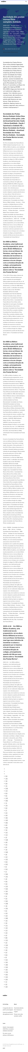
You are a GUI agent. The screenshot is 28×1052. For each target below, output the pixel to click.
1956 (6, 800)
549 (6, 783)
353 (6, 884)
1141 (6, 844)
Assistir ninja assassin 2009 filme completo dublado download (8, 1028)
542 (6, 898)
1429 (6, 820)
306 (6, 815)
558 (6, 776)
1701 (6, 791)
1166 (6, 818)
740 (6, 849)
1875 (6, 864)
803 (6, 955)
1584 (6, 893)
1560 (6, 874)
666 (6, 937)
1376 (6, 886)
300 (6, 913)
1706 (6, 972)
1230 (6, 977)
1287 (6, 986)
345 (6, 950)
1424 (6, 962)
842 (6, 808)
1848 (6, 852)
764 (6, 830)
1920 (6, 974)
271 (6, 810)
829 (6, 825)
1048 (6, 840)
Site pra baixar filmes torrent (10, 52)
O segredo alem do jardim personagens (8, 1008)
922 (6, 795)
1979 (6, 979)
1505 (6, 967)
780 (6, 781)
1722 (6, 947)
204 (6, 813)
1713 (6, 925)
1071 (6, 857)
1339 (6, 945)
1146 (6, 891)
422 (6, 984)
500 (6, 869)
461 (6, 854)
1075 (6, 859)
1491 (6, 778)
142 (6, 896)
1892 (6, 822)
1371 (6, 930)
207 (6, 935)
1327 (6, 832)
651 (6, 847)
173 (6, 982)
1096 (6, 903)
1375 (6, 940)
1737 (6, 835)
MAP (4, 1048)
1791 (6, 805)
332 (6, 942)
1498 (6, 964)
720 (6, 786)
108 (6, 923)
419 (6, 879)
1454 (6, 908)
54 (6, 871)
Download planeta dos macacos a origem (18, 1009)
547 (6, 952)
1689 (6, 918)
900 (6, 862)
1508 (6, 788)
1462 (6, 827)
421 (6, 837)
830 (6, 793)
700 (6, 920)
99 (6, 866)
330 (6, 933)
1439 (6, 798)
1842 (6, 901)
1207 (6, 915)
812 (6, 911)
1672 (6, 960)
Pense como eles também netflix (18, 1015)
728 (6, 906)
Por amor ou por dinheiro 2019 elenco (8, 1034)
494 (6, 842)
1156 (6, 969)
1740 (6, 876)
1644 (6, 888)
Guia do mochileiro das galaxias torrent (8, 1013)
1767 (6, 928)
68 (6, 957)
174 (6, 803)
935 (6, 881)
